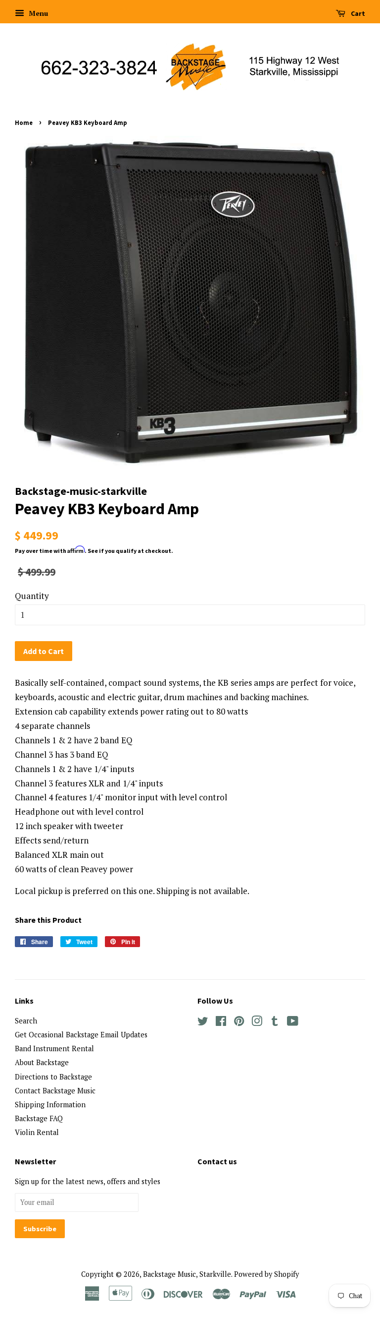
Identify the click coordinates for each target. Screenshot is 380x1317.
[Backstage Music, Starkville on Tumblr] (274, 1022)
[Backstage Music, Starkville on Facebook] (221, 1022)
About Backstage (42, 1062)
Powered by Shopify (266, 1274)
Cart (357, 13)
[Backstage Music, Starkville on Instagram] (256, 1022)
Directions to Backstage (53, 1076)
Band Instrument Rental (54, 1048)
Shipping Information (50, 1104)
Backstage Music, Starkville (187, 1274)
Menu (37, 13)
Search (26, 1020)
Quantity (32, 595)
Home (24, 122)
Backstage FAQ (39, 1118)
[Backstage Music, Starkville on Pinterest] (239, 1022)
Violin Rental (37, 1132)
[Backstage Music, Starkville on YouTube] (292, 1022)
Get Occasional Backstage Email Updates (81, 1034)
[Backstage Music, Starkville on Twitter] (202, 1022)
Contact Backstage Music (55, 1090)
